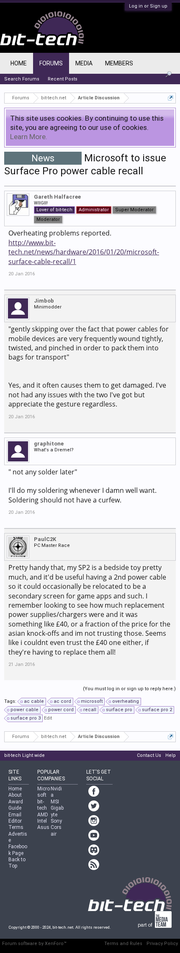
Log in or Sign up (148, 6)
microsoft (92, 701)
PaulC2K (45, 539)
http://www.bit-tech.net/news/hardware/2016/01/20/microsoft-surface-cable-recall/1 (83, 252)
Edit (48, 718)
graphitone (49, 443)
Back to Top (17, 863)
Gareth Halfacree (57, 197)
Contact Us (149, 755)
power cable (24, 709)
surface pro (119, 709)
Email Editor (15, 818)
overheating (125, 701)
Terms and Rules (123, 943)
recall (89, 709)
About (15, 795)
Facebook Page (17, 850)
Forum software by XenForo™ (34, 943)
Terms (15, 827)
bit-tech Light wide (24, 755)
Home (18, 63)
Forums (51, 63)
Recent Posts (62, 79)
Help (170, 755)
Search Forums (21, 79)
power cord (61, 709)
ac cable (34, 701)
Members (119, 63)
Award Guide (15, 805)
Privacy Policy (162, 943)
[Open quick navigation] (170, 98)
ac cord (62, 701)
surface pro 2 (157, 709)
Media (84, 63)
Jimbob (44, 301)
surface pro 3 (25, 718)
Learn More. (28, 136)
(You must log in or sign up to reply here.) (129, 688)
